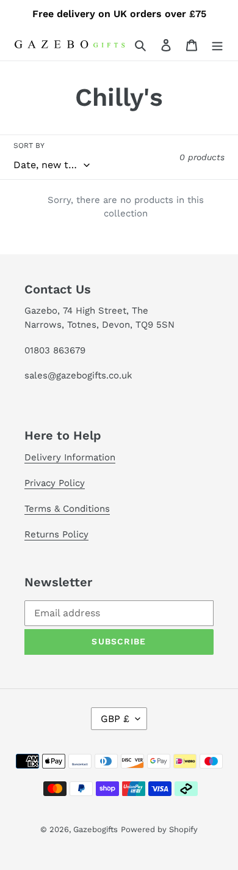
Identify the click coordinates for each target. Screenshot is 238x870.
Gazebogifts (95, 829)
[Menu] (217, 44)
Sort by (29, 145)
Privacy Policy (54, 482)
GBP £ (115, 718)
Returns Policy (56, 534)
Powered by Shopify (159, 829)
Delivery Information (69, 457)
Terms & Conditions (67, 508)
